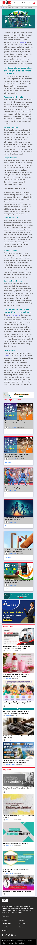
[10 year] (18, 596)
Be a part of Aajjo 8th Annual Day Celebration (17, 891)
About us (4, 920)
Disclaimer (22, 920)
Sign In (28, 3)
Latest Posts (22, 3)
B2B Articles (30, 941)
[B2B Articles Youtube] (12, 935)
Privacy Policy (23, 923)
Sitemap (21, 927)
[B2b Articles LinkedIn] (31, 25)
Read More (8, 431)
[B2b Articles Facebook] (18, 25)
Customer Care (19, 943)
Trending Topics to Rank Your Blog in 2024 (16, 843)
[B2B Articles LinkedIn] (15, 935)
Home (16, 3)
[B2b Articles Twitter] (22, 25)
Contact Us (5, 927)
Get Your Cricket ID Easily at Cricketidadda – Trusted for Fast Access (16, 423)
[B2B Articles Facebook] (3, 935)
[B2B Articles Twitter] (9, 935)
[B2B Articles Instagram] (6, 935)
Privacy (10, 943)
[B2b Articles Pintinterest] (26, 25)
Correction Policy (6, 923)
